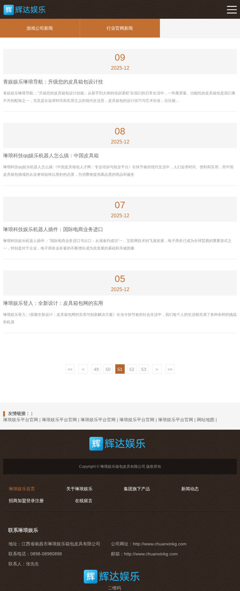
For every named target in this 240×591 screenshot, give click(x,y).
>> (170, 369)
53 (143, 369)
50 (108, 369)
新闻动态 (190, 488)
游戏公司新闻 (40, 28)
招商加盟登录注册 (26, 500)
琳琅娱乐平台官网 (20, 419)
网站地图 (205, 419)
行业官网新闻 (120, 28)
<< (70, 369)
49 (96, 369)
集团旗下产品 (137, 488)
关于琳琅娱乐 (79, 488)
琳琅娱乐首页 (22, 488)
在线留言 (83, 500)
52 (131, 369)
